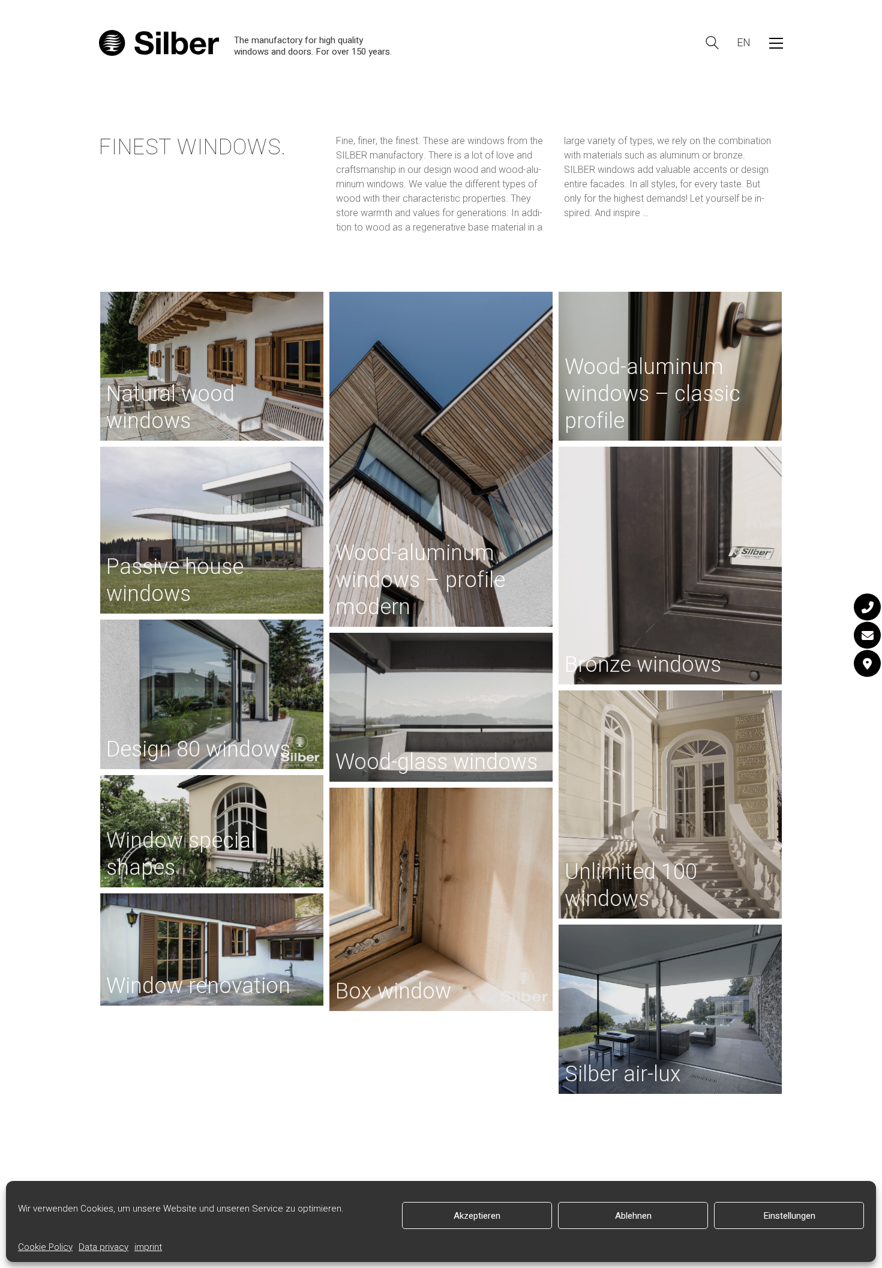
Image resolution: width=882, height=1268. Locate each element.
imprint (148, 1247)
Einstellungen (789, 1215)
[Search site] (712, 44)
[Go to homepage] (159, 43)
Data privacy (103, 1247)
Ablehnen (633, 1215)
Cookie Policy (45, 1247)
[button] (776, 43)
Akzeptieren (477, 1215)
